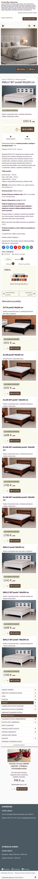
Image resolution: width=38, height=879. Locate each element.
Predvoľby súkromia (7, 873)
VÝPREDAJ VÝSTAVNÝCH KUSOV (12, 741)
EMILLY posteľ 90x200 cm (13, 547)
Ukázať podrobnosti (7, 18)
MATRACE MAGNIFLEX (9, 732)
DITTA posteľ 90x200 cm (13, 307)
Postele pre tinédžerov (10, 722)
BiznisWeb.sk (19, 877)
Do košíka (28, 129)
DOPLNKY (5, 738)
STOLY (4, 696)
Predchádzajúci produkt (10, 294)
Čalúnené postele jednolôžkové (14, 719)
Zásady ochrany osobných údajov (25, 873)
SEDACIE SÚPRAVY (8, 690)
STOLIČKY (5, 699)
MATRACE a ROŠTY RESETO (10, 729)
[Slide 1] (19, 64)
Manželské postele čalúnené (13, 706)
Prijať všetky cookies (30, 19)
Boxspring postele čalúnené (12, 709)
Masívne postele (20, 254)
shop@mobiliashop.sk (29, 818)
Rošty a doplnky (8, 725)
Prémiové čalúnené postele (12, 712)
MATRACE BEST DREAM (9, 735)
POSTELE (7, 254)
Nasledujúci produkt (29, 294)
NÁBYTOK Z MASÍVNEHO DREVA (12, 693)
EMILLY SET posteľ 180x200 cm (16, 640)
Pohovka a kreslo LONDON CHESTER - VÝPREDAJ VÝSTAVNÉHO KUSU (19, 766)
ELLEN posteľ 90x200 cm (13, 355)
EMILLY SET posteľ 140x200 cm (16, 592)
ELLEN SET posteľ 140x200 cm (15, 400)
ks (7, 348)
